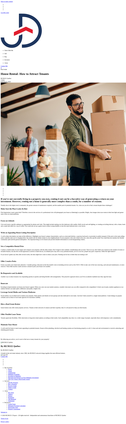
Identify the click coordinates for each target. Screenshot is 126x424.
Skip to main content (7, 1)
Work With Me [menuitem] (8, 50)
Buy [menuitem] (5, 56)
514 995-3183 (5, 13)
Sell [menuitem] (5, 53)
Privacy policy (5, 421)
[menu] (64, 50)
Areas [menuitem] (6, 63)
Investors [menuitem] (7, 60)
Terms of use (4, 418)
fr (1, 68)
